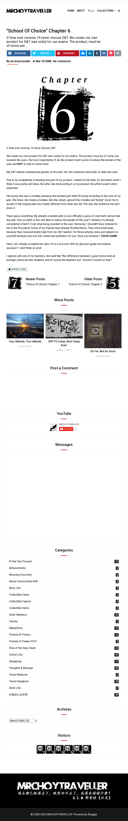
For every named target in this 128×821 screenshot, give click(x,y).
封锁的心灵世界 (18, 694)
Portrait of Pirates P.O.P (23, 641)
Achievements (17, 568)
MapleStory (16, 628)
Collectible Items (19, 608)
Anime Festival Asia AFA (23, 581)
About (81, 10)
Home (70, 10)
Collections (105, 10)
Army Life (14, 588)
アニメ (91, 10)
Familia (13, 621)
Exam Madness (18, 614)
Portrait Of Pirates (19, 634)
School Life (15, 654)
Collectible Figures (20, 601)
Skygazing (15, 661)
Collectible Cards (19, 594)
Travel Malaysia (18, 674)
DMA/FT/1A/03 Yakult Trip (103, 341)
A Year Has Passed (20, 561)
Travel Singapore (19, 681)
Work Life (14, 688)
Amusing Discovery (20, 574)
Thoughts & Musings (21, 668)
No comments (62, 61)
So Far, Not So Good (64, 351)
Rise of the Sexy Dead (22, 648)
